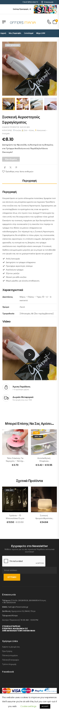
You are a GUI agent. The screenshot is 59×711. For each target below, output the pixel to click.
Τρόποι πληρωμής (9, 664)
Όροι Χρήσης (7, 651)
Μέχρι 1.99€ (40, 33)
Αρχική (3, 33)
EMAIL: (5, 607)
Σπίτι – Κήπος (29, 130)
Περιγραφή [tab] (29, 181)
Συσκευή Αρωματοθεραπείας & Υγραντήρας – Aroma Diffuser (44, 519)
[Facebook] (4, 167)
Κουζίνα (18, 130)
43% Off (9, 490)
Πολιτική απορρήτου (10, 655)
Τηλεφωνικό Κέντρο (9, 616)
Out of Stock (13, 45)
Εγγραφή (12, 577)
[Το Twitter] (10, 167)
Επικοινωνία (48, 2)
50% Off (38, 436)
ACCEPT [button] (45, 706)
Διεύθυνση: (6, 611)
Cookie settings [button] (28, 706)
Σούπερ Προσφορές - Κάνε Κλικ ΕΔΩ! (23, 9)
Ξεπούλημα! (28, 33)
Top (36, 433)
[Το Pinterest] (16, 167)
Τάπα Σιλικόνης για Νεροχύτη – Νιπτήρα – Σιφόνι (15, 461)
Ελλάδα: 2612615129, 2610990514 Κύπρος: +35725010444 (24, 601)
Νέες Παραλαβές (15, 33)
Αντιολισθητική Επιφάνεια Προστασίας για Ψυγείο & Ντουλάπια (44, 462)
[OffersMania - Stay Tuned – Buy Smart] (23, 22)
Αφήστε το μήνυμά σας (11, 647)
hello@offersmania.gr (18, 607)
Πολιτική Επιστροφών (10, 660)
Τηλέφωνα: (6, 600)
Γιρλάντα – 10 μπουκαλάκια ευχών (15, 517)
